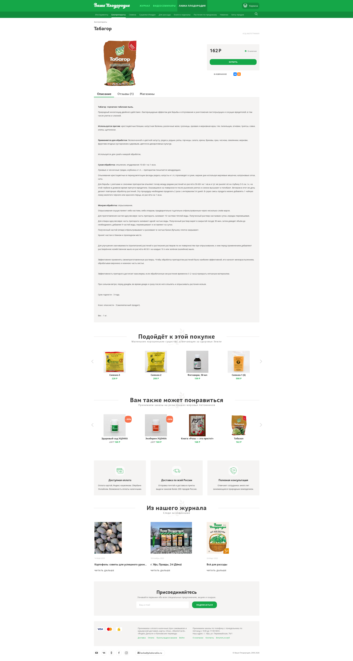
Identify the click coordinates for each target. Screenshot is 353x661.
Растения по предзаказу (205, 14)
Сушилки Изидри (147, 14)
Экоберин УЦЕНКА (156, 438)
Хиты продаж (237, 14)
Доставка (142, 637)
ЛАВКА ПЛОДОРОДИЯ (192, 5)
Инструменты (101, 14)
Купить (233, 62)
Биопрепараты (118, 14)
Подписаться (204, 605)
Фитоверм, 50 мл (197, 375)
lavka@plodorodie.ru (151, 652)
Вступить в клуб (223, 637)
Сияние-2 (156, 375)
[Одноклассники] (239, 74)
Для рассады (165, 14)
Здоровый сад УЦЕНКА (114, 438)
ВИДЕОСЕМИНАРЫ (164, 5)
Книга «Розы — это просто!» (197, 438)
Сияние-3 (114, 375)
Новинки (224, 14)
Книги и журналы (182, 14)
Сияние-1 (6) (239, 375)
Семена (132, 14)
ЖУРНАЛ (145, 5)
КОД (244, 33)
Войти (181, 637)
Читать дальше (104, 570)
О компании (198, 637)
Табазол (238, 438)
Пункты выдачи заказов (167, 637)
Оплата (151, 637)
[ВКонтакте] (235, 74)
